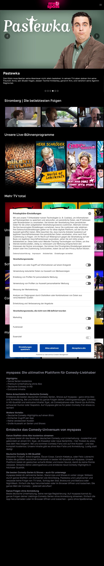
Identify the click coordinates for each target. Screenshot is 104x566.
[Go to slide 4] (53, 91)
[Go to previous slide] (7, 36)
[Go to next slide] (97, 36)
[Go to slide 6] (57, 91)
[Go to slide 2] (48, 91)
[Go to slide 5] (55, 91)
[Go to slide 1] (45, 91)
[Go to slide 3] (50, 91)
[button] (52, 49)
